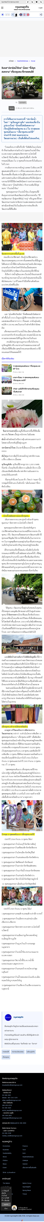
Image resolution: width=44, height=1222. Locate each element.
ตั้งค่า (6, 1208)
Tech (24, 1149)
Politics (5, 1160)
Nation (5, 1190)
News (4, 1164)
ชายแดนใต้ (6, 1051)
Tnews (25, 1194)
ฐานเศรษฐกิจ (7, 1197)
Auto (24, 1153)
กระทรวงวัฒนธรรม (18, 1051)
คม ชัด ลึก (6, 1186)
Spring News (27, 1190)
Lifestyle (25, 1160)
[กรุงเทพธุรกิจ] (22, 8)
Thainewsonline (8, 1194)
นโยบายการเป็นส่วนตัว (29, 1167)
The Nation (6, 1183)
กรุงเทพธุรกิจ (27, 1186)
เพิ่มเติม (6, 1200)
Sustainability (7, 1153)
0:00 (6, 15)
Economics (6, 1146)
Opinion (25, 1164)
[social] (27, 2)
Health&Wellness (22, 61)
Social (33, 61)
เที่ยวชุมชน (6, 1057)
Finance (25, 1146)
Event (5, 1167)
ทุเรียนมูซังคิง (31, 1051)
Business (6, 1149)
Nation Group (27, 1183)
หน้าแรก (11, 61)
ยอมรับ (6, 1204)
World (5, 1156)
